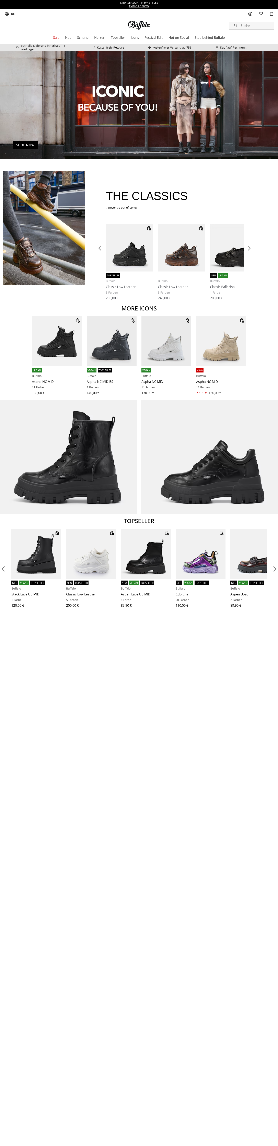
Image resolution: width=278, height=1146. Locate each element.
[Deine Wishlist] (260, 14)
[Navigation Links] (3, 569)
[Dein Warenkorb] (271, 14)
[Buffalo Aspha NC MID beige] (221, 341)
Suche (245, 25)
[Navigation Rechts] (274, 569)
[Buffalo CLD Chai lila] (200, 554)
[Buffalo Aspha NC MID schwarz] (57, 341)
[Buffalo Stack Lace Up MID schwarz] (36, 554)
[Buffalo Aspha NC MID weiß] (166, 341)
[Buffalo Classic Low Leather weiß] (91, 554)
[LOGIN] (250, 14)
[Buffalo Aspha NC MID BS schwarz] (112, 341)
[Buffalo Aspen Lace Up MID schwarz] (146, 554)
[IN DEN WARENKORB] (149, 228)
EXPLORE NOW (139, 6)
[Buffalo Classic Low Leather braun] (181, 248)
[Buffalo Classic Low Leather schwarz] (129, 248)
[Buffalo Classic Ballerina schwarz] (233, 248)
